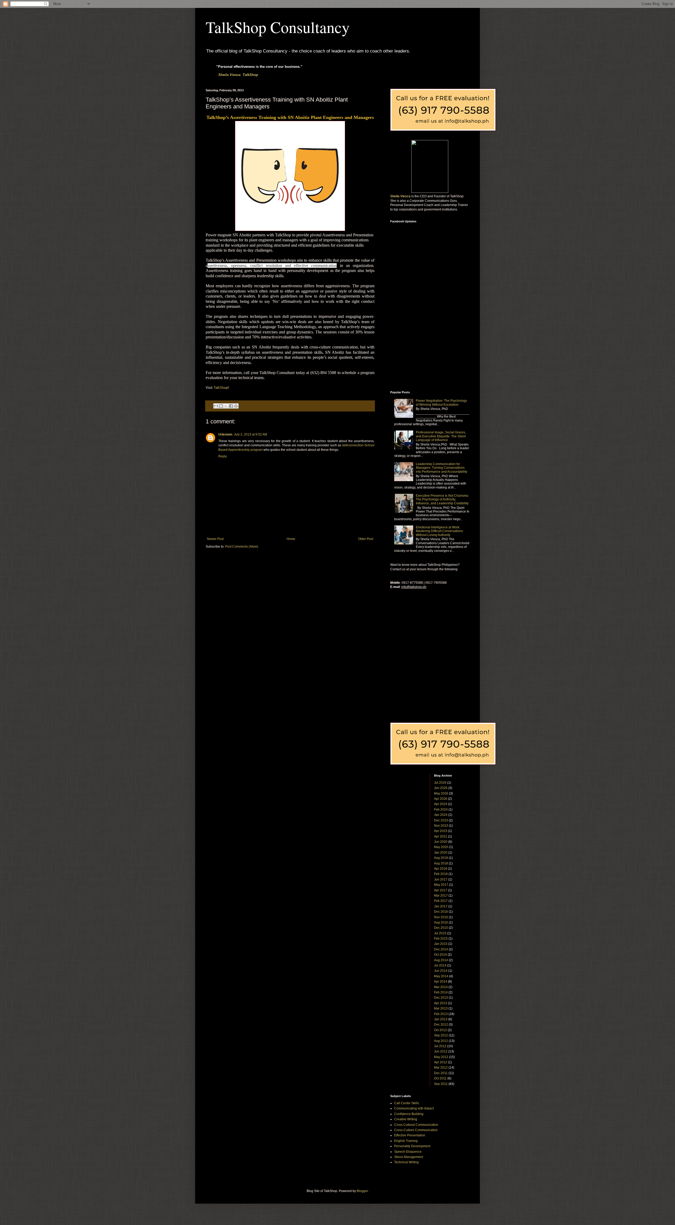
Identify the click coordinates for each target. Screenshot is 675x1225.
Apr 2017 (440, 890)
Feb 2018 (441, 874)
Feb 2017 (441, 901)
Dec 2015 (441, 928)
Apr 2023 (440, 831)
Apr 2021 (440, 836)
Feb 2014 (441, 992)
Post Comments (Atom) (241, 546)
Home (291, 539)
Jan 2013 (440, 1019)
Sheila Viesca (229, 75)
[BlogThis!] (221, 406)
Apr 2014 (440, 981)
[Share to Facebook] (231, 406)
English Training (406, 1141)
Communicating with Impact (414, 1108)
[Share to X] (226, 406)
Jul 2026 (440, 782)
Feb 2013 (441, 1014)
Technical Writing (406, 1162)
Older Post (365, 539)
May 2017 (441, 885)
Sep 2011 (441, 1084)
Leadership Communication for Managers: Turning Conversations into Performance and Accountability (441, 467)
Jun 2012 (440, 1051)
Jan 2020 (440, 852)
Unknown (225, 434)
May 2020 (441, 847)
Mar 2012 (441, 1067)
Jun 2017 (440, 879)
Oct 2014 (440, 954)
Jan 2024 (440, 815)
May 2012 (441, 1057)
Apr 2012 (440, 1062)
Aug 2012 (441, 1041)
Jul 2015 (440, 933)
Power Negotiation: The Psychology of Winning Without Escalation (441, 402)
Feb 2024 (441, 809)
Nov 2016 (441, 917)
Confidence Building (408, 1114)
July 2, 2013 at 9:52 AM (250, 434)
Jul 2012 (440, 1046)
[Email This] (216, 406)
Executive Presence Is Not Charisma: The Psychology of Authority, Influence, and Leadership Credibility (442, 499)
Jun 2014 (440, 971)
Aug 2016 (441, 922)
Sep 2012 (441, 1035)
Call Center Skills (406, 1103)
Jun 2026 (440, 788)
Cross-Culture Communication (416, 1130)
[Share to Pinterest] (236, 406)
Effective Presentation (409, 1135)
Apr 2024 (440, 804)
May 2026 (441, 793)
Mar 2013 (441, 1008)
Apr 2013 (440, 1003)
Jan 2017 (440, 906)
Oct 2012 (440, 1030)
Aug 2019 (441, 858)
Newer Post (215, 539)
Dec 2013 (441, 997)
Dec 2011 (441, 1073)
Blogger (362, 1191)
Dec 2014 (441, 949)
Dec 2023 (441, 820)
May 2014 (441, 976)
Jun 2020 (440, 842)
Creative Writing (405, 1119)
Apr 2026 (440, 799)
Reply (222, 456)
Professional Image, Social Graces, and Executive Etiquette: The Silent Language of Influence (441, 436)
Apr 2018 (440, 868)
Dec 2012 (441, 1024)
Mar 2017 (441, 895)
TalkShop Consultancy (278, 26)
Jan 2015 (440, 944)
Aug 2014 (441, 960)
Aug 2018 (441, 863)
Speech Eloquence (408, 1152)
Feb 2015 (441, 938)
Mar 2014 (441, 987)
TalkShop (250, 75)
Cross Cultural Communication (416, 1125)
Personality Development (412, 1146)
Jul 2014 (440, 965)
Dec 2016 (441, 911)
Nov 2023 (441, 825)
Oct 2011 (440, 1078)
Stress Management (408, 1157)
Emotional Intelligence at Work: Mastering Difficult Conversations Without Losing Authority (439, 531)
